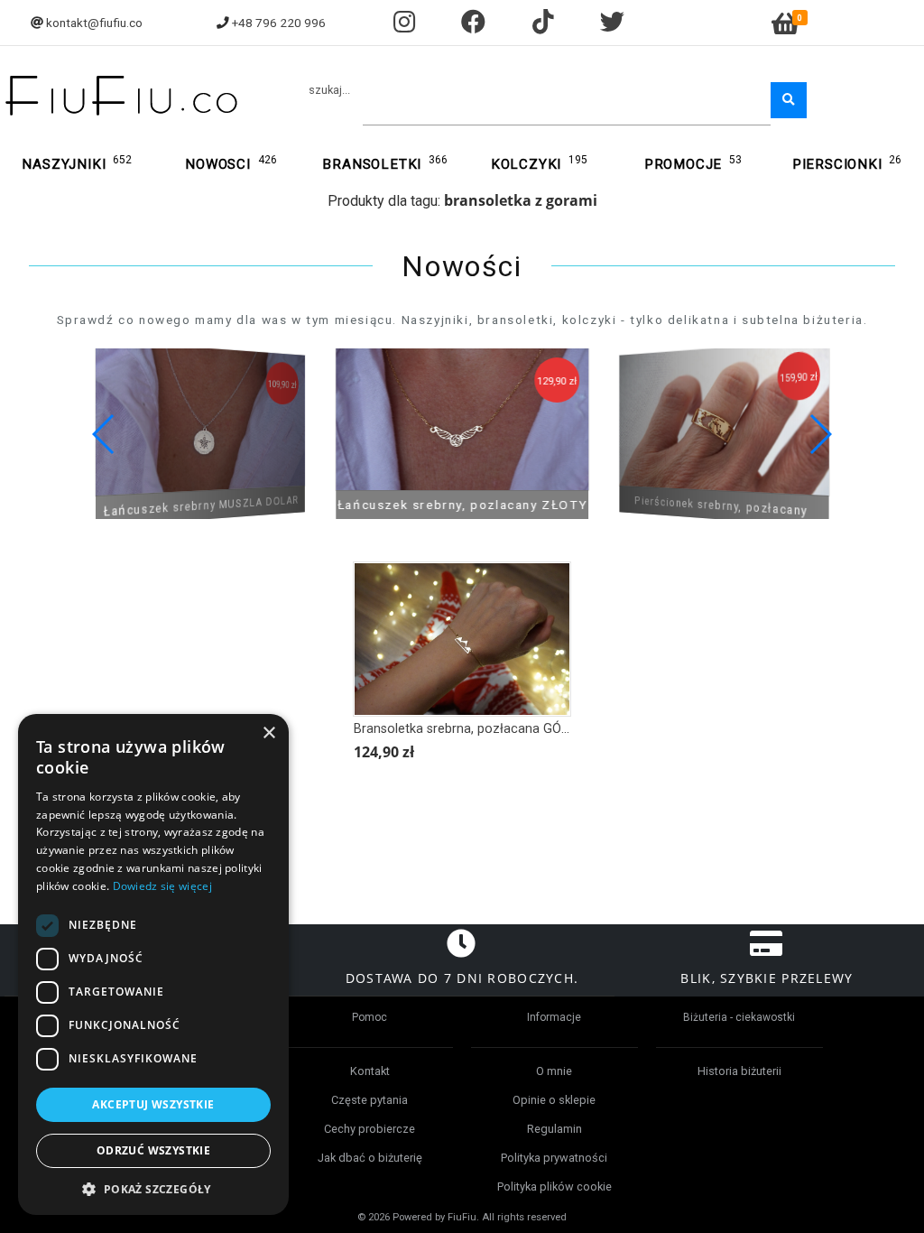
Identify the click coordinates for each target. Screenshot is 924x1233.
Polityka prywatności (554, 1157)
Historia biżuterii (739, 1071)
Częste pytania (369, 1100)
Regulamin (554, 1129)
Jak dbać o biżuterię (370, 1157)
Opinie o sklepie (554, 1100)
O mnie (554, 1071)
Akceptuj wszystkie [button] (153, 1104)
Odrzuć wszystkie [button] (153, 1150)
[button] (820, 434)
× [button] (268, 733)
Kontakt (370, 1071)
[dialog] (153, 964)
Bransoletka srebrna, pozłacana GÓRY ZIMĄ (483, 729)
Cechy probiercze (369, 1129)
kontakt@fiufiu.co (94, 22)
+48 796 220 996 (279, 22)
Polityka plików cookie (554, 1186)
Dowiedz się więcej (162, 886)
